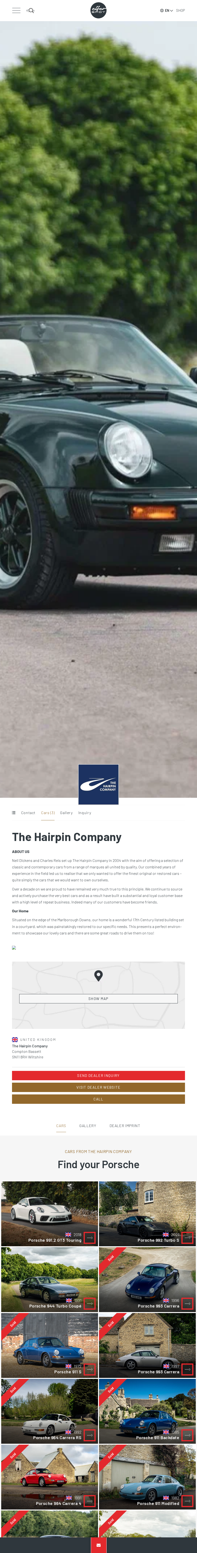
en (167, 10)
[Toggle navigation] (16, 10)
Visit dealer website (98, 1087)
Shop (180, 10)
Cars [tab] (61, 1125)
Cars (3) (48, 812)
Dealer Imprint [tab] (125, 1125)
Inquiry (84, 812)
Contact (28, 812)
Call (98, 1099)
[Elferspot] (98, 10)
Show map (98, 998)
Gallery (66, 812)
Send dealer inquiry (98, 1075)
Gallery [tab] (87, 1125)
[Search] (30, 10)
